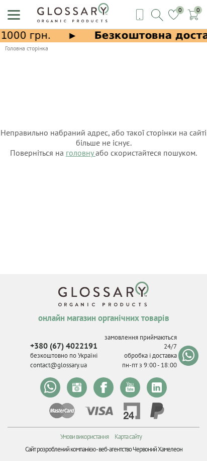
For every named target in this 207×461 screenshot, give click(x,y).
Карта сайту (128, 436)
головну (80, 153)
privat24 (131, 411)
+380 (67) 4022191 (63, 346)
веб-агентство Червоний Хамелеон (140, 449)
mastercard (62, 411)
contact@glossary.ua (58, 365)
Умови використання (84, 436)
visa (99, 411)
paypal (157, 411)
